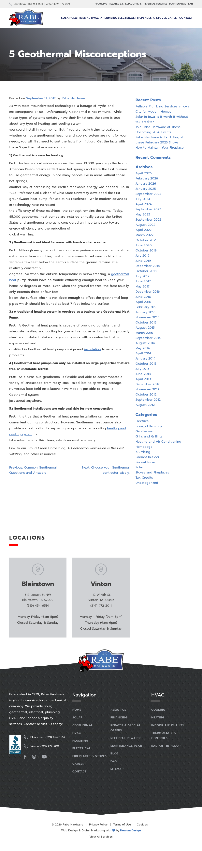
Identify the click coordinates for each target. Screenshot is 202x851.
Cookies (142, 825)
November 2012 (147, 389)
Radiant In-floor (147, 457)
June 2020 (144, 245)
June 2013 (143, 374)
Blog (114, 753)
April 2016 (143, 302)
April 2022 (144, 230)
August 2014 (145, 343)
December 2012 (148, 384)
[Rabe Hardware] (26, 17)
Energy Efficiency (149, 426)
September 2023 (148, 209)
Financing (101, 4)
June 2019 (143, 260)
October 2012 (146, 394)
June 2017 (143, 281)
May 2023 (143, 214)
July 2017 (142, 276)
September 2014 (148, 338)
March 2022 (144, 235)
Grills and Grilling (149, 436)
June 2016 (143, 296)
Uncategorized (147, 482)
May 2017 (143, 286)
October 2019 (146, 250)
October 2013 (146, 363)
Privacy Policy (98, 825)
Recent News (145, 462)
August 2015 (145, 327)
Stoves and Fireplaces (152, 472)
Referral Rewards (155, 4)
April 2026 (144, 173)
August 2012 (145, 404)
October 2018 (146, 271)
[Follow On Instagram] (34, 757)
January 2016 (145, 312)
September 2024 (148, 194)
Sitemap (117, 769)
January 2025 (146, 188)
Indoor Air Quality (167, 725)
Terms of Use (122, 825)
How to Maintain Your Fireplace (160, 147)
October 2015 (146, 322)
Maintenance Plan (181, 4)
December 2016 (148, 291)
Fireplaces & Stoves (151, 18)
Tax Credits (144, 477)
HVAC (95, 18)
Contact (186, 18)
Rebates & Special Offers (125, 4)
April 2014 (143, 353)
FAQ (113, 761)
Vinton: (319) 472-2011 (58, 4)
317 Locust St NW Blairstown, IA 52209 (37, 597)
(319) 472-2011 (101, 605)
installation (92, 349)
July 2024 (143, 199)
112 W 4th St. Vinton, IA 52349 (101, 597)
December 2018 (148, 266)
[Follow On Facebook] (24, 757)
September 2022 (148, 219)
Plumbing (110, 18)
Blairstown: (28, 4)
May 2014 (143, 348)
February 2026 (147, 178)
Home (76, 710)
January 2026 (146, 183)
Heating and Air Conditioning (158, 441)
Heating (157, 717)
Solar (66, 18)
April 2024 (144, 204)
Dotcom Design (130, 830)
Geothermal (80, 18)
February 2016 (146, 307)
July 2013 (142, 368)
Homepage (144, 446)
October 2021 (146, 240)
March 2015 (144, 332)
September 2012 (148, 399)
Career (173, 18)
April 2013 (143, 379)
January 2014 (145, 358)
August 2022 (145, 224)
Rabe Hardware (73, 98)
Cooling (158, 710)
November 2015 (147, 317)
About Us (118, 710)
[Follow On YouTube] (44, 757)
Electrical (126, 18)
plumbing (143, 452)
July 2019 (143, 255)
